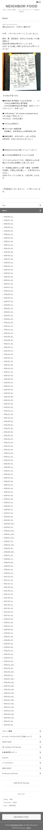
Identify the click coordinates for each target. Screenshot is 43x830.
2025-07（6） (9, 259)
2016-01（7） (9, 657)
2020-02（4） (9, 488)
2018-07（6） (9, 555)
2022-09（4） (9, 379)
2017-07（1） (9, 594)
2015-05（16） (9, 686)
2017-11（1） (9, 580)
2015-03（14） (9, 693)
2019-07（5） (9, 513)
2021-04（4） (9, 439)
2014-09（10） (9, 714)
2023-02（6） (9, 361)
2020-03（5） (9, 485)
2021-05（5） (9, 435)
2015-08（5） (9, 675)
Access (5, 758)
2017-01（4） (9, 615)
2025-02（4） (9, 276)
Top (3, 205)
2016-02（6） (9, 654)
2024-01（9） (9, 322)
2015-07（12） (9, 679)
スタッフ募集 (7, 731)
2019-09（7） (9, 506)
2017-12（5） (9, 576)
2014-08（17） (9, 717)
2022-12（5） (9, 368)
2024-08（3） (9, 298)
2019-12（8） (9, 495)
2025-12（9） (9, 241)
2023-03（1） (9, 358)
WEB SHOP (6, 768)
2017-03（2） (9, 608)
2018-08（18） (9, 552)
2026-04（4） (9, 231)
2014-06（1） (9, 724)
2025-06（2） (9, 262)
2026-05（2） (9, 227)
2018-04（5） (9, 566)
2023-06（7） (9, 347)
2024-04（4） (9, 312)
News (4, 210)
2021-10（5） (9, 418)
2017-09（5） (9, 587)
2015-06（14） (9, 682)
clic (38, 101)
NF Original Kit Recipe (11, 747)
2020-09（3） (9, 463)
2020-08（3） (9, 467)
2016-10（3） (9, 626)
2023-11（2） (9, 329)
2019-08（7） (9, 509)
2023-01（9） (9, 365)
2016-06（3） (9, 640)
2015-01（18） (9, 700)
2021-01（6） (9, 449)
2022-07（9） (9, 386)
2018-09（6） (9, 548)
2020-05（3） (9, 478)
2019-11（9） (9, 499)
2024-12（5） (9, 283)
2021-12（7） (9, 410)
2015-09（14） (9, 672)
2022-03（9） (9, 400)
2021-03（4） (9, 442)
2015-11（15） (9, 664)
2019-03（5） (9, 527)
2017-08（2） (9, 590)
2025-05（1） (9, 266)
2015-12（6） (9, 661)
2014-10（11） (9, 710)
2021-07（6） (9, 428)
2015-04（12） (9, 689)
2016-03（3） (9, 650)
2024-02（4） (9, 319)
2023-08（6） (9, 340)
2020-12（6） (9, 453)
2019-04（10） (9, 523)
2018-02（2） (9, 569)
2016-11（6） (9, 622)
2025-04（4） (9, 269)
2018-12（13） (9, 537)
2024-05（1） (9, 308)
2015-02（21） (9, 696)
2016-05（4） (9, 643)
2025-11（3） (9, 245)
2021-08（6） (9, 425)
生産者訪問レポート (9, 752)
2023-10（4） (9, 333)
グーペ (23, 828)
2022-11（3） (9, 372)
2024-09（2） (9, 294)
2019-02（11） (9, 530)
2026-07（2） (9, 220)
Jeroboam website (10, 773)
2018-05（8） (9, 562)
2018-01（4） (9, 573)
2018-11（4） (9, 541)
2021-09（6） (9, 421)
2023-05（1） (9, 350)
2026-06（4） (9, 223)
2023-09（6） (9, 336)
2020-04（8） (9, 481)
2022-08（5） (9, 382)
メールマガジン (8, 763)
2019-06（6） (9, 516)
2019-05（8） (9, 520)
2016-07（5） (9, 636)
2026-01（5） (9, 238)
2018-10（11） (9, 545)
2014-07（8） (9, 721)
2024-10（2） (9, 291)
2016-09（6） (9, 629)
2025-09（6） (9, 252)
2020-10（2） (9, 460)
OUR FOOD (6, 742)
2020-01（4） (9, 492)
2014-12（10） (9, 703)
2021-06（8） (9, 432)
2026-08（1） (9, 216)
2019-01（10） (9, 534)
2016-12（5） (9, 619)
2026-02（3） (9, 234)
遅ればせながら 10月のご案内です (16, 27)
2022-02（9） (9, 403)
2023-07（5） (9, 343)
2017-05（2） (9, 601)
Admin (28, 828)
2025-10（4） (9, 248)
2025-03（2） (9, 273)
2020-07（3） (9, 470)
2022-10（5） (9, 375)
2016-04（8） (9, 647)
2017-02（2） (9, 612)
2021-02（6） (9, 446)
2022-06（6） (9, 389)
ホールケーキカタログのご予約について (17, 736)
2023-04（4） (9, 354)
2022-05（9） (9, 393)
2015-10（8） (9, 668)
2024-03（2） (9, 315)
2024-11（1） (9, 287)
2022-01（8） (9, 407)
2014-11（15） (9, 707)
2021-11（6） (9, 414)
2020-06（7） (9, 474)
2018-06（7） (9, 559)
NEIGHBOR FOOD (21, 6)
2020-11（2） (9, 456)
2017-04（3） (9, 605)
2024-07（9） (9, 301)
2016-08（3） (9, 633)
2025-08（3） (9, 255)
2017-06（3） (9, 597)
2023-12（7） (9, 326)
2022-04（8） (9, 396)
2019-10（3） (9, 502)
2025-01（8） (9, 280)
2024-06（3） (9, 305)
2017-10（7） (9, 583)
